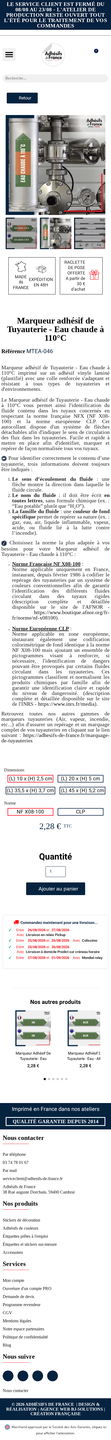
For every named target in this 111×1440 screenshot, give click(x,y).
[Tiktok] (52, 1376)
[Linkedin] (37, 1376)
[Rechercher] (104, 78)
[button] (9, 54)
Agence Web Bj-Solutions (71, 1409)
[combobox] (48, 78)
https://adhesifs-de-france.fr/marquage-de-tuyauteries (55, 737)
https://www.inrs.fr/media (66, 704)
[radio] (30, 778)
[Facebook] (8, 1376)
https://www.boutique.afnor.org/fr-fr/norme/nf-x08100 (61, 615)
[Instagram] (23, 1376)
